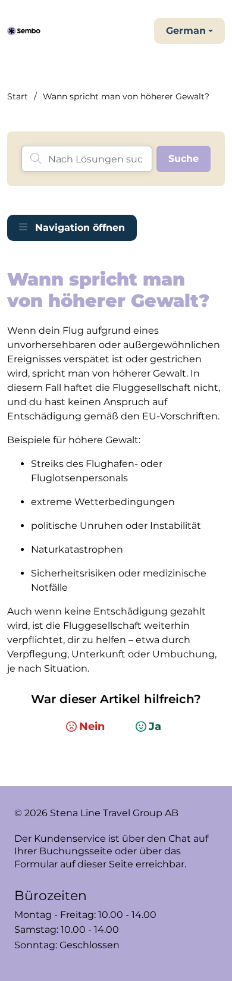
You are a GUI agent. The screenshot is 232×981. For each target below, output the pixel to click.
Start (17, 96)
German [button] (186, 30)
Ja (155, 726)
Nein (92, 726)
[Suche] (183, 159)
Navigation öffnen (78, 227)
